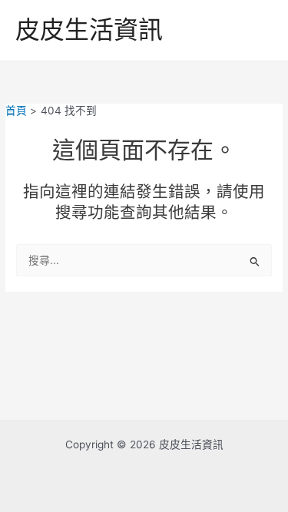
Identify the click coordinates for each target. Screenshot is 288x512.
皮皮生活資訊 (89, 30)
